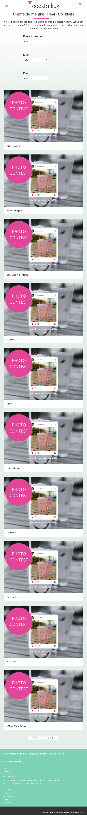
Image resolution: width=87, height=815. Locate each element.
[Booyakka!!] (43, 313)
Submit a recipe (38, 753)
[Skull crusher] (43, 571)
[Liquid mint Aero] (43, 442)
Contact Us (7, 803)
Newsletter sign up (14, 753)
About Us (7, 800)
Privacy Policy (78, 810)
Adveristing (7, 793)
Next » (54, 738)
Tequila (6, 772)
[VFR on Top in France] (43, 700)
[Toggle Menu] (6, 5)
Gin (4, 769)
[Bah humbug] (43, 636)
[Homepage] (43, 4)
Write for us (57, 753)
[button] (35, 41)
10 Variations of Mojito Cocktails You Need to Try (22, 783)
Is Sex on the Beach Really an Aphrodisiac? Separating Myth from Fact (31, 780)
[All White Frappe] (43, 184)
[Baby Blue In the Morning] (43, 249)
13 (48, 738)
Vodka (5, 766)
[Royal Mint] (43, 507)
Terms (70, 810)
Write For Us (8, 796)
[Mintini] (43, 378)
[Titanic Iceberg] (43, 120)
